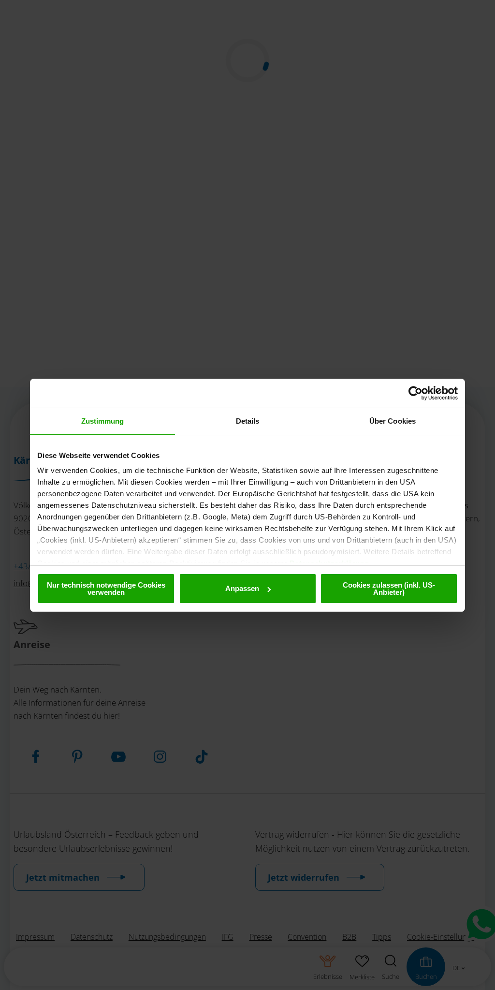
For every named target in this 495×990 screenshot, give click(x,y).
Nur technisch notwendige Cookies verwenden (106, 588)
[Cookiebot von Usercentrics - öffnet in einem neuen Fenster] (415, 393)
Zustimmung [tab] (102, 421)
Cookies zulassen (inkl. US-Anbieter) (389, 588)
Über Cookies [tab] (392, 421)
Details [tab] (248, 421)
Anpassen (242, 588)
